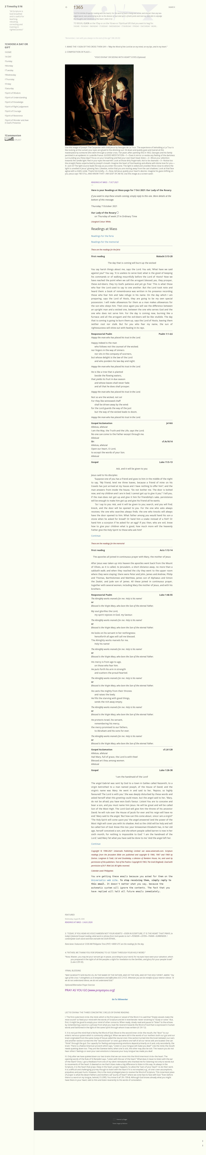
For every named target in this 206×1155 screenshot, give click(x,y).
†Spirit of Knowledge (14, 102)
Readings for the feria (102, 236)
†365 (78, 7)
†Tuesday (103, 26)
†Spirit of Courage (13, 111)
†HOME (8, 52)
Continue (95, 535)
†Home (76, 26)
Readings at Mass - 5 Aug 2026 (79, 922)
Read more (172, 925)
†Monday (94, 26)
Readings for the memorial (105, 241)
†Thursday (126, 26)
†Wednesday (114, 26)
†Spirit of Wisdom (13, 93)
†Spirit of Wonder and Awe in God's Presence (16, 121)
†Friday (135, 26)
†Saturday (145, 26)
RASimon (124, 1123)
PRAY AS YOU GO (90, 990)
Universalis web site (104, 880)
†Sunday (84, 26)
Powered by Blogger (122, 1119)
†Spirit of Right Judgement (16, 106)
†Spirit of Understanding (16, 97)
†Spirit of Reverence (14, 115)
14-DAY (8, 56)
